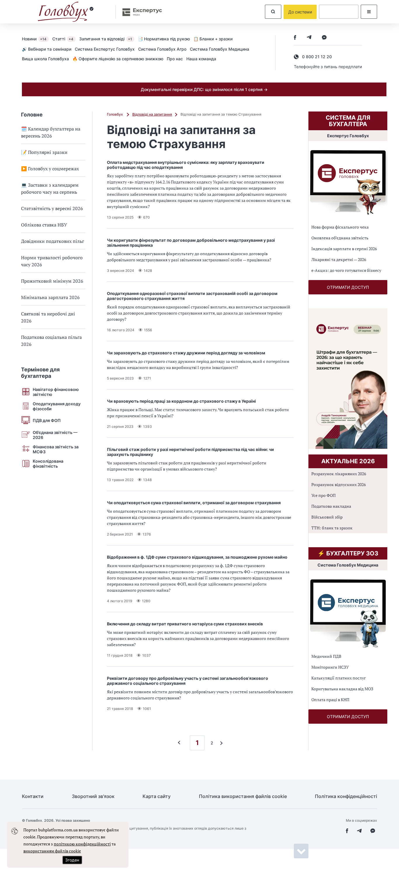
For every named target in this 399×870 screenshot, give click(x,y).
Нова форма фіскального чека (340, 227)
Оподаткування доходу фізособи (57, 406)
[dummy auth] (338, 12)
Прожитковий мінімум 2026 (52, 281)
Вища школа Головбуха (45, 58)
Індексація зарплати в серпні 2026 (344, 248)
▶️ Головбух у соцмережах (50, 168)
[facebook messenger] (324, 38)
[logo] (66, 11)
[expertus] (139, 12)
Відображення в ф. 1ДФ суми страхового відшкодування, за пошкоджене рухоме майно (197, 557)
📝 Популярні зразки (44, 152)
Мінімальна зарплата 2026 (50, 297)
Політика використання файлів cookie (243, 796)
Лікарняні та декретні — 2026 (338, 259)
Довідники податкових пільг (52, 241)
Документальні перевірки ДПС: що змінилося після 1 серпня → (204, 89)
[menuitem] (37, 39)
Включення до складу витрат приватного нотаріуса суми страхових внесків (185, 623)
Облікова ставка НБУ (44, 225)
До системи (300, 11)
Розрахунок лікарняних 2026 (338, 473)
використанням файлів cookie (52, 851)
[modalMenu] (369, 12)
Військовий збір (327, 517)
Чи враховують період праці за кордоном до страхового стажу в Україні (181, 401)
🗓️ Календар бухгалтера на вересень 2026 (50, 132)
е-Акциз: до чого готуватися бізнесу (346, 270)
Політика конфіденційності (346, 796)
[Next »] (220, 742)
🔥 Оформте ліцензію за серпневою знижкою (117, 58)
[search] (273, 12)
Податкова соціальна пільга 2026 (51, 340)
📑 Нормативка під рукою (164, 38)
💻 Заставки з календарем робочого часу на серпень (50, 188)
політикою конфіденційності (82, 844)
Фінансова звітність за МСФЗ (56, 449)
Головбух (115, 114)
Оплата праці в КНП (330, 699)
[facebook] (295, 38)
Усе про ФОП (323, 495)
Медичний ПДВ (326, 656)
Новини (34, 38)
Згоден (72, 859)
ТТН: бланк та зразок (332, 528)
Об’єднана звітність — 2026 (55, 435)
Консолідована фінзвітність (48, 464)
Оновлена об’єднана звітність (339, 238)
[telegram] (309, 38)
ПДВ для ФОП (47, 420)
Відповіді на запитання (152, 114)
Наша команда (201, 58)
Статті (62, 38)
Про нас (175, 58)
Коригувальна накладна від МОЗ (342, 688)
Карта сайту (157, 796)
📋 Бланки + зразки (213, 38)
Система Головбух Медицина (219, 49)
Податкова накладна (331, 506)
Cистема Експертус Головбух (105, 49)
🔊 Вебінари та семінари (46, 49)
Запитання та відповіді (105, 38)
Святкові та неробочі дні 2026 (48, 317)
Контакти (33, 796)
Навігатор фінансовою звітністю (56, 392)
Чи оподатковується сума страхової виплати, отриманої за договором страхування (194, 502)
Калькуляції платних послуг (338, 678)
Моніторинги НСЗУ (330, 667)
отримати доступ (348, 287)
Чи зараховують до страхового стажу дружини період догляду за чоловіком (186, 352)
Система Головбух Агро (162, 49)
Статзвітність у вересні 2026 (52, 208)
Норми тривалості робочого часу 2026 (52, 261)
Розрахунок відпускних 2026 (338, 484)
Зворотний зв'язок (93, 796)
